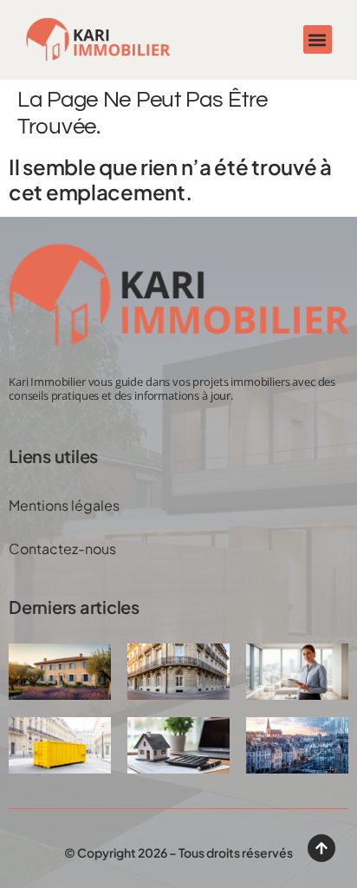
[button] (317, 39)
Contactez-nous (62, 548)
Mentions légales (64, 505)
